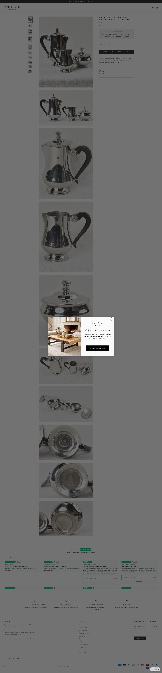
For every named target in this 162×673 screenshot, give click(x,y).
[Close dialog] (111, 318)
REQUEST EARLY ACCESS (97, 348)
